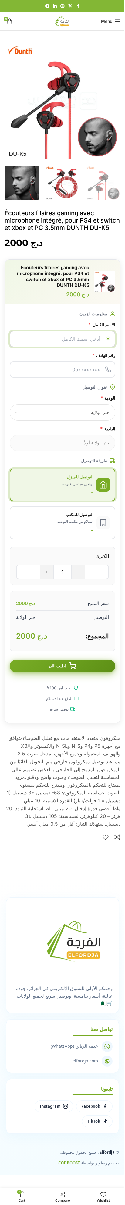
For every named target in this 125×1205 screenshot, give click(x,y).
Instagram (50, 1106)
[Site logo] (62, 21)
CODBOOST (69, 1163)
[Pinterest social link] (62, 6)
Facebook (90, 1106)
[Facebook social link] (78, 6)
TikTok (93, 1121)
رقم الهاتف (103, 355)
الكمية (102, 556)
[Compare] (117, 837)
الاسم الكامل (101, 324)
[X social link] (70, 6)
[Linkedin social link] (55, 6)
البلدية (107, 429)
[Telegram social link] (47, 6)
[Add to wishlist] (105, 837)
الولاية (107, 398)
